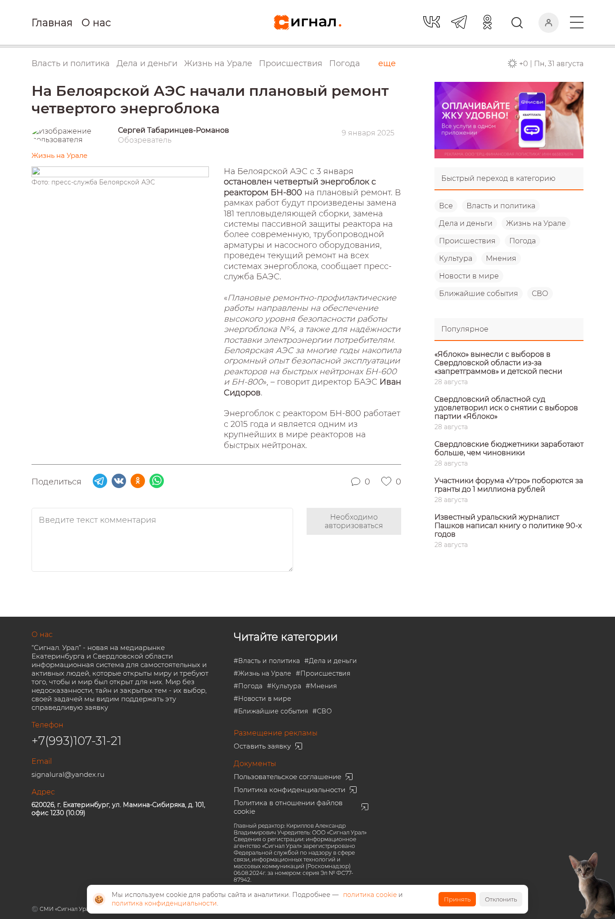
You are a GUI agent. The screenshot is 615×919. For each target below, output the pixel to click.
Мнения (501, 258)
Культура (455, 258)
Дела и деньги (466, 223)
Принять (457, 899)
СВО (540, 293)
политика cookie (370, 895)
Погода (344, 63)
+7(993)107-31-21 (77, 741)
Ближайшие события (478, 293)
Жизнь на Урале (536, 223)
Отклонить (501, 899)
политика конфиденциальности (164, 903)
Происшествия (467, 241)
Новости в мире (469, 276)
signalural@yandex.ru (68, 774)
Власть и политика (500, 206)
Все (446, 206)
